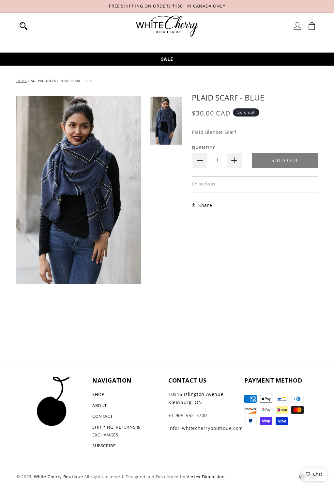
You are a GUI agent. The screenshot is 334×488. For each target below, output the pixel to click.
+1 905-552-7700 (187, 415)
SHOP (98, 394)
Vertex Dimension (206, 477)
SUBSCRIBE (103, 446)
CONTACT (102, 416)
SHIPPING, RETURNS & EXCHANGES (116, 430)
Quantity (203, 147)
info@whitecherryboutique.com (205, 428)
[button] (23, 26)
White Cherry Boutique (58, 477)
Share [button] (205, 205)
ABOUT (99, 405)
